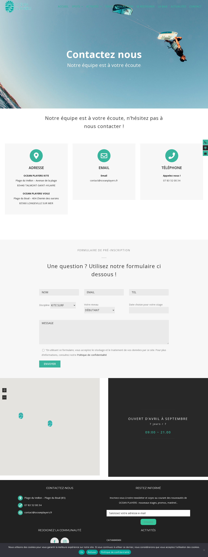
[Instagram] (65, 542)
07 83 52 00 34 (171, 180)
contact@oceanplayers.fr (104, 180)
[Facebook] (54, 542)
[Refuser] (204, 550)
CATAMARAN (114, 540)
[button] (49, 423)
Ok (81, 552)
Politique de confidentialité (92, 354)
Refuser (92, 552)
